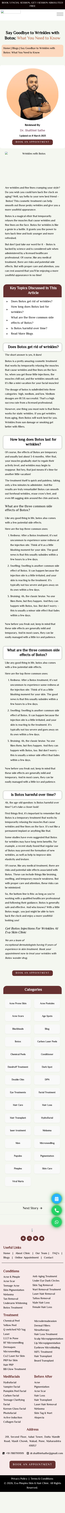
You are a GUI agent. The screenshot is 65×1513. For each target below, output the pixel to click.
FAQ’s (56, 1253)
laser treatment (18, 1131)
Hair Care (18, 1105)
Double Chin (18, 1080)
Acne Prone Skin (17, 1004)
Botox (9, 201)
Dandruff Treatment (18, 1067)
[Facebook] (23, 1238)
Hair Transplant (18, 1118)
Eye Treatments (18, 1092)
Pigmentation (47, 1156)
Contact (49, 1258)
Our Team (41, 1253)
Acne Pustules (47, 1004)
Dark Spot (47, 1067)
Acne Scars (18, 1016)
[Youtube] (35, 1238)
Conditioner (47, 1054)
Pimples (18, 1169)
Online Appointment (27, 1258)
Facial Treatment (47, 1092)
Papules (18, 1156)
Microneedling (47, 1143)
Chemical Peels (18, 1054)
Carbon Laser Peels (47, 1042)
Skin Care (47, 1169)
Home (7, 1253)
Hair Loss (47, 1105)
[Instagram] (29, 1238)
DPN (47, 1080)
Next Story (30, 1208)
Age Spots (47, 1016)
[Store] (41, 1238)
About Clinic (23, 1253)
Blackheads (18, 1029)
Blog (47, 1029)
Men (18, 1143)
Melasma (47, 1131)
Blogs (15, 48)
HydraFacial (47, 1118)
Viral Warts (18, 1181)
